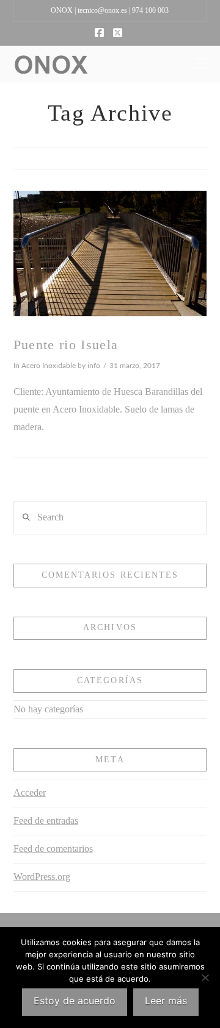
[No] (205, 977)
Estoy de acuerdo (75, 1000)
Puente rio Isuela (66, 344)
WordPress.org (41, 876)
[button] (200, 63)
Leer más (166, 1000)
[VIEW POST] (110, 253)
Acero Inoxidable (48, 365)
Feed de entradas (45, 820)
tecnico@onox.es (102, 10)
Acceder (29, 792)
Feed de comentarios (53, 848)
